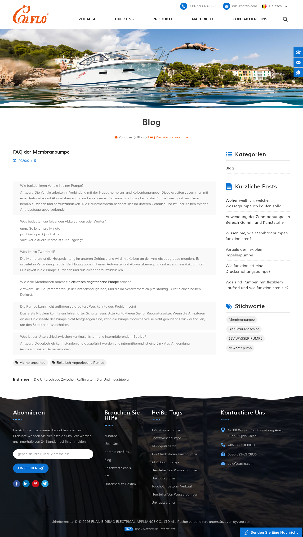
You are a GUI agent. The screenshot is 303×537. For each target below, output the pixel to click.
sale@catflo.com (244, 6)
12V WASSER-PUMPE (245, 339)
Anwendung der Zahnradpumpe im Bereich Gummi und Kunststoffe (258, 219)
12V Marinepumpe (166, 430)
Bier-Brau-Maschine (244, 329)
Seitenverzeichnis (117, 468)
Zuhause (87, 19)
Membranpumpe (32, 363)
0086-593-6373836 (202, 6)
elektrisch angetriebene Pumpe (94, 282)
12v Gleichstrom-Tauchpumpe (174, 454)
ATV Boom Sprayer (166, 462)
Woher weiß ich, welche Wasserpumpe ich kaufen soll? (253, 203)
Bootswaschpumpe (166, 438)
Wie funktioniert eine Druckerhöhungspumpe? (248, 269)
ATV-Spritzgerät (164, 446)
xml (107, 476)
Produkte (163, 19)
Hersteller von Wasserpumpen (175, 470)
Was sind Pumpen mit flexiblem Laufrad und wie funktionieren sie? (257, 285)
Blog (230, 168)
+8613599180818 (241, 445)
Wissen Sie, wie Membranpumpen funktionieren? (257, 236)
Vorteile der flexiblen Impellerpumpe (244, 252)
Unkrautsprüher (163, 478)
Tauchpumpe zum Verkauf (172, 486)
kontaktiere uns (250, 19)
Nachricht (203, 19)
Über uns (124, 19)
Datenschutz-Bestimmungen (122, 484)
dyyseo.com (242, 522)
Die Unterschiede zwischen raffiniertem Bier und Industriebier (81, 380)
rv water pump (240, 348)
